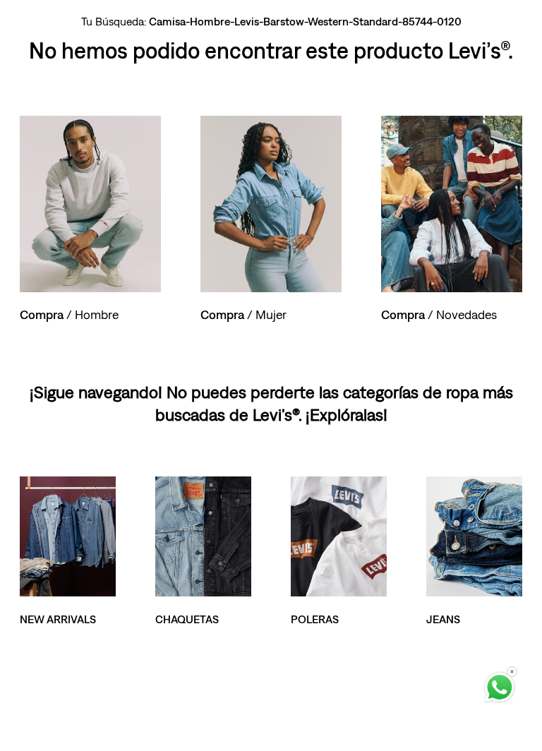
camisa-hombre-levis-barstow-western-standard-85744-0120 (305, 21)
